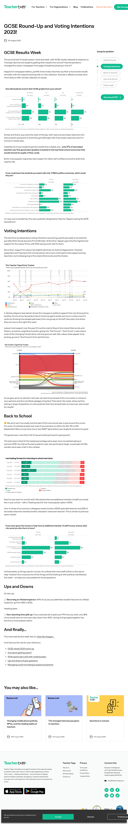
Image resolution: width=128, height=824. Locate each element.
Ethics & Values (68, 774)
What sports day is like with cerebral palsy (27, 656)
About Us (66, 768)
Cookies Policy (85, 776)
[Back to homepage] (15, 7)
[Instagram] (106, 790)
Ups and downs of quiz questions (23, 660)
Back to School (110, 72)
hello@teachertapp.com (116, 781)
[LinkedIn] (112, 790)
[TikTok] (118, 795)
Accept (58, 817)
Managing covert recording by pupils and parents (30, 664)
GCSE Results (109, 60)
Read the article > (22, 718)
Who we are (67, 771)
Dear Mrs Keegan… (45, 636)
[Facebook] (118, 790)
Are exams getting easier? (20, 652)
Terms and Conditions (84, 769)
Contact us (66, 777)
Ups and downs (110, 79)
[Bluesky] (112, 795)
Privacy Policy (84, 773)
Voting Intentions (111, 66)
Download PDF (111, 97)
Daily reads (108, 85)
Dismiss (90, 817)
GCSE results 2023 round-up (21, 648)
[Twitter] (106, 795)
